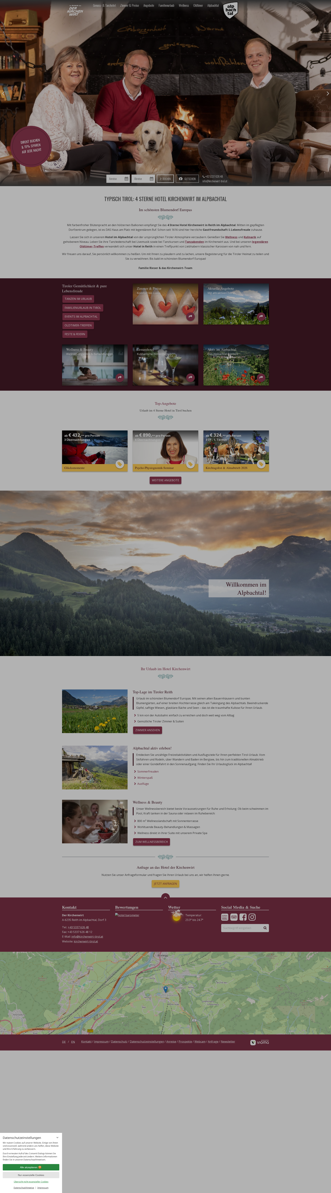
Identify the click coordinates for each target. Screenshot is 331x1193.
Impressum (42, 1187)
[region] (31, 1151)
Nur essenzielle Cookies (31, 1175)
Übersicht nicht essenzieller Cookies (31, 1181)
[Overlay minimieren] (57, 1137)
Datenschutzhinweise (24, 1187)
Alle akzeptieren (28, 1167)
